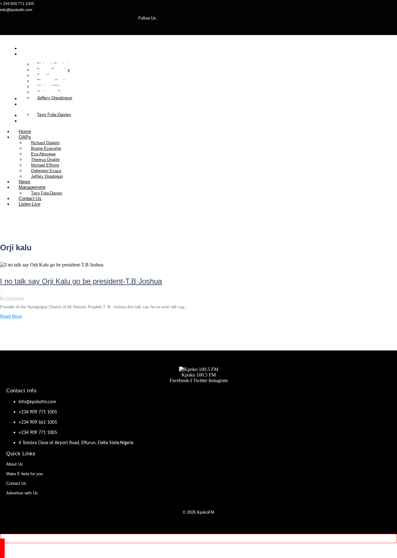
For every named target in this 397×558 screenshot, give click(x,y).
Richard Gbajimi (45, 143)
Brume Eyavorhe (46, 148)
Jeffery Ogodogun (47, 176)
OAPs (25, 137)
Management (32, 187)
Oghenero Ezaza (46, 170)
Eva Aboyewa (43, 154)
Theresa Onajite (45, 159)
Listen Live (29, 204)
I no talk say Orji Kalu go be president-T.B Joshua (81, 281)
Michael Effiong (45, 165)
